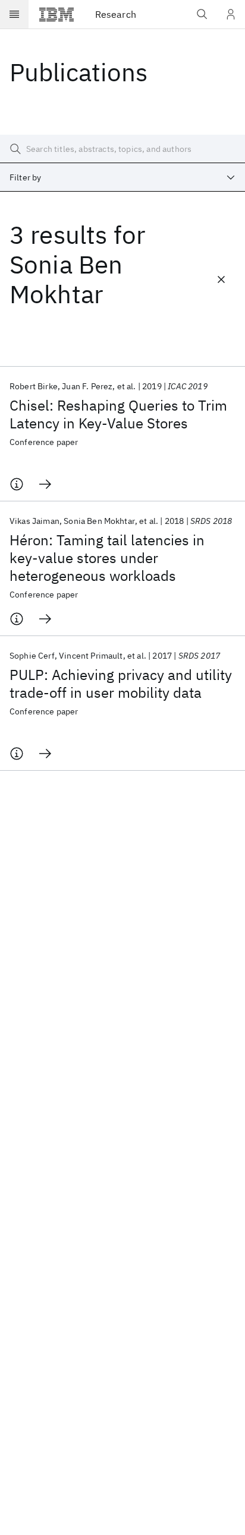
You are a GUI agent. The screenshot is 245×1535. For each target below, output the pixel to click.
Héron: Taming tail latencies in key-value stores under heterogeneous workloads (107, 557)
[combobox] (122, 177)
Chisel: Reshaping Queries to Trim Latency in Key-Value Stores (118, 414)
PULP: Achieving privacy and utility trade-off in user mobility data (121, 683)
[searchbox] (122, 149)
